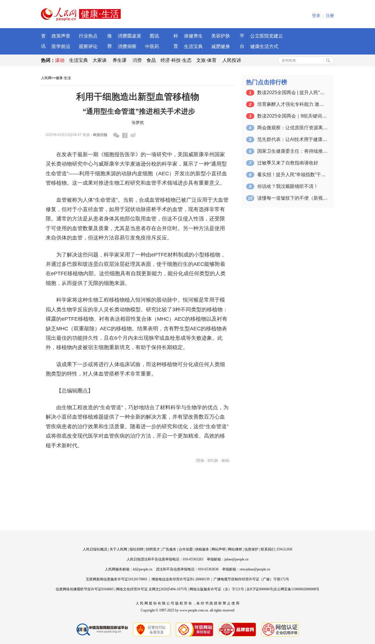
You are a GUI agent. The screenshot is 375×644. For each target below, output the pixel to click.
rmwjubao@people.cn (255, 569)
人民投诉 (231, 60)
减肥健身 (220, 46)
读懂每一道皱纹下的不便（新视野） (292, 198)
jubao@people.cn (236, 559)
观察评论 (88, 46)
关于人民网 (118, 549)
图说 (154, 35)
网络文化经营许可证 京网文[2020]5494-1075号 (151, 589)
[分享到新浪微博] (133, 135)
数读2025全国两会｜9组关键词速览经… (292, 115)
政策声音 (61, 35)
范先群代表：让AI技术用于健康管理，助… (292, 139)
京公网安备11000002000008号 (296, 589)
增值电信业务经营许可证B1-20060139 (180, 579)
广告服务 (169, 549)
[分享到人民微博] (124, 135)
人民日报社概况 (95, 549)
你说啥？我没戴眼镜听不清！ (287, 186)
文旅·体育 (206, 60)
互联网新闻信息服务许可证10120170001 (116, 579)
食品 (151, 60)
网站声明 (219, 549)
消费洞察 (127, 46)
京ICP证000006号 (259, 589)
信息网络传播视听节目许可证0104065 (85, 589)
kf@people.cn (142, 569)
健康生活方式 (264, 46)
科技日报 (100, 135)
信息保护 (251, 549)
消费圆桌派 (129, 35)
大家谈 (100, 60)
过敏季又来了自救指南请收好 (287, 162)
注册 (330, 15)
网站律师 (235, 549)
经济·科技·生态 (176, 60)
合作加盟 (186, 549)
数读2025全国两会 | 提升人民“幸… (292, 92)
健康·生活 (63, 78)
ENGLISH (284, 549)
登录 (316, 15)
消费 (137, 60)
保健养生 (193, 35)
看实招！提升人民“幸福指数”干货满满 (292, 174)
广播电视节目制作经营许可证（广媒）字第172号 (251, 579)
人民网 (46, 78)
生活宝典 (193, 46)
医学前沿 (61, 46)
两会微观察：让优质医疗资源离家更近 (292, 127)
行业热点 (88, 35)
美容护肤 (220, 35)
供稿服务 (202, 549)
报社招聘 (136, 549)
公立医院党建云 (266, 35)
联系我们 (268, 549)
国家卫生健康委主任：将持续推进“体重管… (292, 151)
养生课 (119, 60)
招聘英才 (153, 549)
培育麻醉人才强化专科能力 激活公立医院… (292, 104)
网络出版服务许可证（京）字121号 (217, 589)
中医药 (152, 46)
